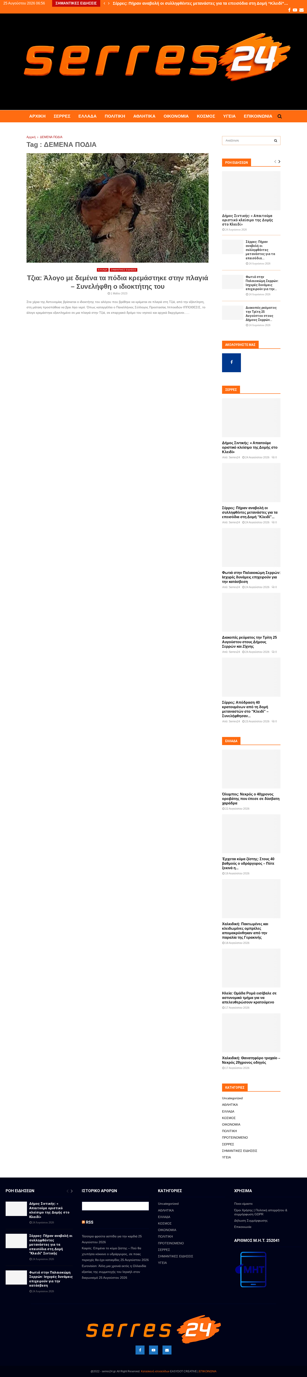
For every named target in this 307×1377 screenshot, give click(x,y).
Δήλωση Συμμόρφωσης (251, 1220)
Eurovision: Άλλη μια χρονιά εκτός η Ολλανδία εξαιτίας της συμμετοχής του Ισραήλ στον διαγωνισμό (114, 1271)
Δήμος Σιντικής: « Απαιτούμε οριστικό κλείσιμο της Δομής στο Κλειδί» (247, 220)
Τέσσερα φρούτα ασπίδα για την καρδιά (109, 1236)
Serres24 (234, 457)
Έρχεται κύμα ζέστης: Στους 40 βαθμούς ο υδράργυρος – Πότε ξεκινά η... (248, 863)
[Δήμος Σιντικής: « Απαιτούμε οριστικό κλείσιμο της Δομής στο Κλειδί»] (251, 190)
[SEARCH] (275, 140)
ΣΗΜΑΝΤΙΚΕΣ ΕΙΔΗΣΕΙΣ (123, 270)
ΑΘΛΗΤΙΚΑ (144, 116)
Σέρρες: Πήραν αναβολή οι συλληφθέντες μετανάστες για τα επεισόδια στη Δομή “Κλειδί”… (200, 3)
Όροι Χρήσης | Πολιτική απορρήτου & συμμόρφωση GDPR (260, 1212)
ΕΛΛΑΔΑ (87, 116)
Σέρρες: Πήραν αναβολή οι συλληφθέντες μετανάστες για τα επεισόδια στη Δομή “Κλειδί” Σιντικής (50, 1244)
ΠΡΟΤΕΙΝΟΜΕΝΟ (235, 1137)
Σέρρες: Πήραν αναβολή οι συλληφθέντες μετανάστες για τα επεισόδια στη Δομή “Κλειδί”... (250, 512)
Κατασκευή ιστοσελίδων (155, 1371)
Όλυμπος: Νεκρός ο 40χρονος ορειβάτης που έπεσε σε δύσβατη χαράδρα (251, 798)
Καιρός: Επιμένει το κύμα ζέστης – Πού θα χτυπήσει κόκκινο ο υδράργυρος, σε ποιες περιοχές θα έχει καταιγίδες (111, 1254)
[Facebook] (140, 1350)
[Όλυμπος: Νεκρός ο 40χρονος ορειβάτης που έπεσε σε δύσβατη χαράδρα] (251, 769)
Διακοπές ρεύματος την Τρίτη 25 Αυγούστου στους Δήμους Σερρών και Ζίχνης (249, 642)
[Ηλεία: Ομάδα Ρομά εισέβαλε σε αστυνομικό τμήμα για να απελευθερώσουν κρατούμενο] (251, 968)
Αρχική (37, 116)
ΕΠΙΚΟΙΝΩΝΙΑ (207, 1371)
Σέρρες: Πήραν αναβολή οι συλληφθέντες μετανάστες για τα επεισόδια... (260, 250)
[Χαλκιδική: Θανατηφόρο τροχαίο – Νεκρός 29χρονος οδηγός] (251, 1032)
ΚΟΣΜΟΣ (206, 116)
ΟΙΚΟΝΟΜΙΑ (176, 116)
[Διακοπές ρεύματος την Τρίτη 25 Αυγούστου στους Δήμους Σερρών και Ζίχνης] (232, 313)
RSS (89, 1222)
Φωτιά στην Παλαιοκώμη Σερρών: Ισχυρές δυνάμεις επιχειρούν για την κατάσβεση (251, 577)
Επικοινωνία (258, 116)
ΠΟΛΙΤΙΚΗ (115, 116)
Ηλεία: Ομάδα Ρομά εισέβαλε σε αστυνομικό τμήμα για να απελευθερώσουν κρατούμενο (249, 997)
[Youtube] (153, 1350)
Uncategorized (232, 1098)
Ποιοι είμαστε (243, 1203)
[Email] (166, 1350)
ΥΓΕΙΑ (229, 116)
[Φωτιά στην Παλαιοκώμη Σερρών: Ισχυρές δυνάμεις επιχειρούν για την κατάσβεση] (232, 282)
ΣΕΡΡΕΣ (62, 116)
